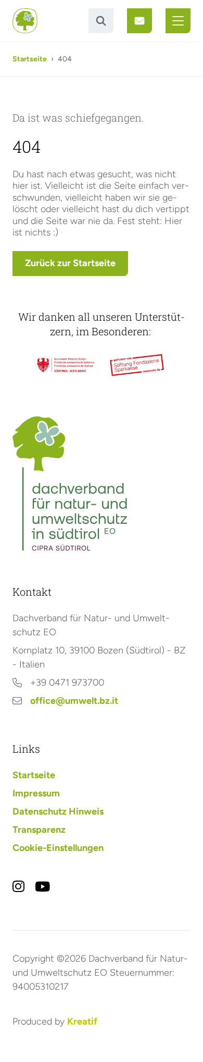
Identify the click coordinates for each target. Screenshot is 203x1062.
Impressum (36, 793)
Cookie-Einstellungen (58, 848)
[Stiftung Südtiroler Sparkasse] (137, 365)
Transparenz (39, 829)
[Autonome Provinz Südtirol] (65, 365)
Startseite (29, 59)
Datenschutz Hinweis (58, 811)
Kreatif (82, 1021)
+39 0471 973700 (67, 682)
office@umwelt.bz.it (74, 700)
